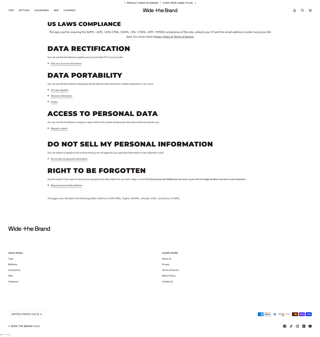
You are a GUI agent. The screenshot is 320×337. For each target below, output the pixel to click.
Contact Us (167, 281)
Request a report (59, 128)
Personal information (61, 96)
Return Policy (169, 276)
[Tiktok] (291, 326)
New (10, 276)
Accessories (14, 270)
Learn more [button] (170, 253)
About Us (166, 258)
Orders (54, 102)
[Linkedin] (303, 326)
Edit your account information (66, 63)
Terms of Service (170, 270)
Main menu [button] (15, 253)
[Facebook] (284, 326)
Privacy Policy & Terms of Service (174, 37)
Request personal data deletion (66, 185)
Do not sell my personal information (69, 159)
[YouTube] (310, 326)
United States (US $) (25, 314)
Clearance (13, 281)
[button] (12, 10)
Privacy (166, 264)
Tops (10, 258)
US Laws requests (59, 90)
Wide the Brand (22, 326)
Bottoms (12, 264)
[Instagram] (297, 326)
